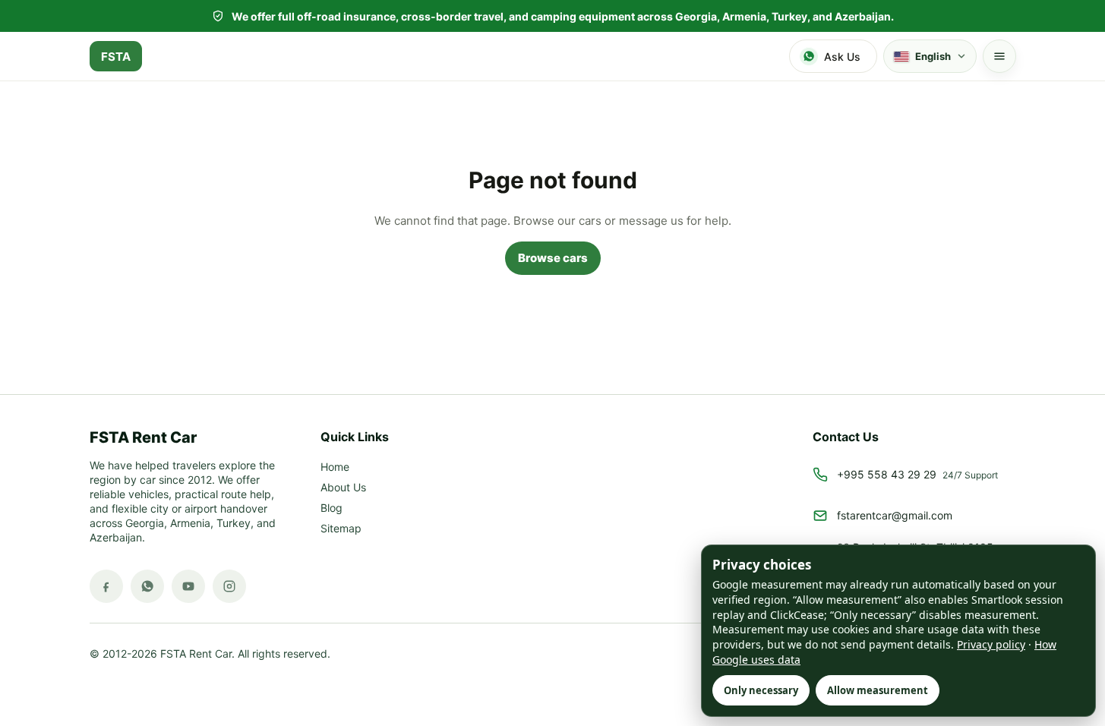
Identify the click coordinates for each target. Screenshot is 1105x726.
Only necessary (761, 690)
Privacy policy (991, 644)
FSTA (116, 56)
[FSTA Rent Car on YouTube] (188, 586)
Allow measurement (877, 690)
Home (334, 467)
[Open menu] (999, 56)
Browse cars (553, 258)
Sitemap (340, 528)
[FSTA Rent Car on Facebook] (106, 586)
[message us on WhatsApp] (147, 586)
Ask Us (842, 56)
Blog (331, 508)
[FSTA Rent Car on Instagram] (229, 586)
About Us (343, 487)
